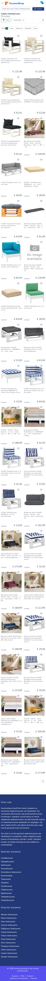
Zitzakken (5, 882)
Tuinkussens (6, 879)
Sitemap (34, 978)
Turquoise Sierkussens (10, 946)
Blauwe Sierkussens (9, 914)
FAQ (22, 976)
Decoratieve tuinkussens (11, 872)
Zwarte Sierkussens (9, 953)
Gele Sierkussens (8, 921)
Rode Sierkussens (8, 939)
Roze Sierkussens (8, 942)
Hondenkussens (7, 900)
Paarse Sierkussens (9, 935)
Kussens (15, 976)
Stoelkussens (6, 886)
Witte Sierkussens (8, 949)
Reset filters (17, 20)
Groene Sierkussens (9, 925)
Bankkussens (6, 893)
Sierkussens (6, 865)
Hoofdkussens (7, 858)
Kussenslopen (7, 875)
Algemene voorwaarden (19, 978)
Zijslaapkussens (7, 861)
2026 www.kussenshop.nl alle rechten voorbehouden (24, 969)
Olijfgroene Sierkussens (10, 928)
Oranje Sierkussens (9, 932)
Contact (30, 976)
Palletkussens (7, 889)
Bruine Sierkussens (9, 918)
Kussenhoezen (7, 868)
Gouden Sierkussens (9, 956)
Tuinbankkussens (8, 896)
